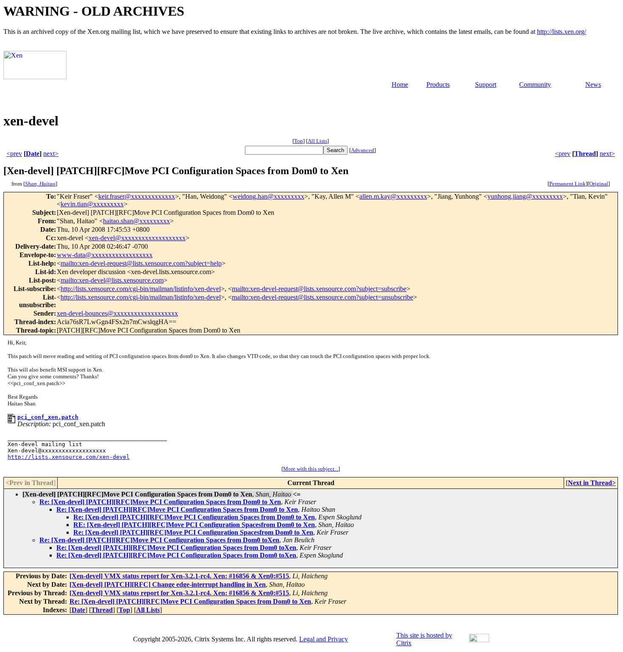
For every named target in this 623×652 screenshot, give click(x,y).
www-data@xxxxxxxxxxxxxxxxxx (105, 254)
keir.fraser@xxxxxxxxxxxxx (136, 196)
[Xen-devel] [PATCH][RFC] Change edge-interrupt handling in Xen (168, 584)
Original (598, 183)
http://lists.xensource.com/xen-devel (69, 457)
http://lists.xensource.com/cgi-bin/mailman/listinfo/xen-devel (141, 288)
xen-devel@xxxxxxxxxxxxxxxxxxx (137, 237)
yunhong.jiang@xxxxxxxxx (525, 196)
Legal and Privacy (323, 639)
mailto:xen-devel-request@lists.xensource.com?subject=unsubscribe (322, 297)
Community (535, 84)
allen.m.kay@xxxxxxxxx (393, 196)
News (593, 84)
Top (298, 141)
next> (50, 153)
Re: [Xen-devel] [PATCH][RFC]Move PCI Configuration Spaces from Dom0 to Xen (160, 501)
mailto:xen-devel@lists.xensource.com (112, 280)
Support (485, 84)
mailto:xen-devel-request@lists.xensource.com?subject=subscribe (319, 288)
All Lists (317, 141)
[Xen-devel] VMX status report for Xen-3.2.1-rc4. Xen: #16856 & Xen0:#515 (179, 576)
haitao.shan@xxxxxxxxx (136, 221)
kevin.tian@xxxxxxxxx (92, 204)
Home (400, 84)
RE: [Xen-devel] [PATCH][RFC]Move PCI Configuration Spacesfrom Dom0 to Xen (194, 524)
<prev (14, 153)
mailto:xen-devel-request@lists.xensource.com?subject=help (141, 263)
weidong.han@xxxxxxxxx (268, 196)
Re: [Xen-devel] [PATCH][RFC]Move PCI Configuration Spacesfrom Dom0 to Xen (193, 532)
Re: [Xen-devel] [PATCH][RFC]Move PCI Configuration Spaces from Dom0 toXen (159, 540)
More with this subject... (310, 469)
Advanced (362, 150)
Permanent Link (567, 183)
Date (32, 153)
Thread (585, 153)
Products (438, 84)
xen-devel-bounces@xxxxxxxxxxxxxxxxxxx (117, 313)
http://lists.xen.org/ (561, 31)
